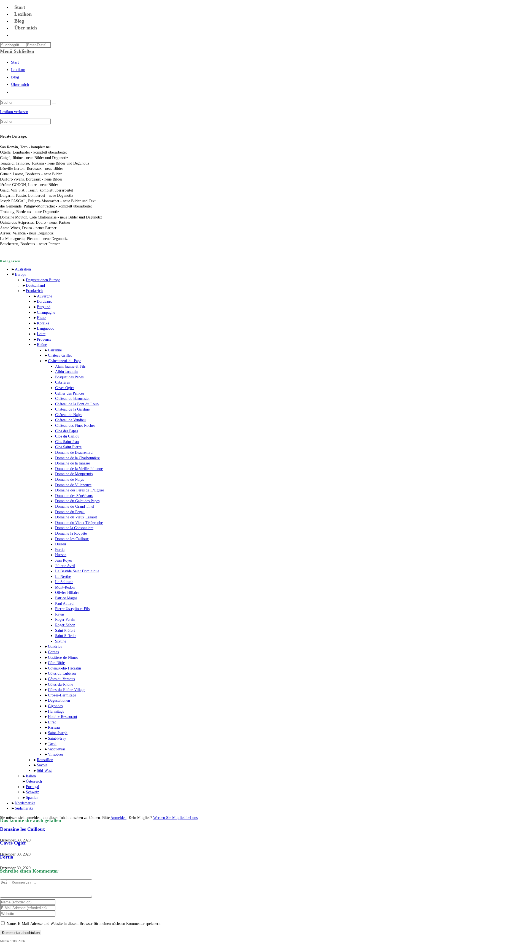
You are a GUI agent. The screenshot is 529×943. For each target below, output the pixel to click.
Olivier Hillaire (67, 593)
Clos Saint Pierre (68, 447)
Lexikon (18, 69)
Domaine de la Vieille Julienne (79, 469)
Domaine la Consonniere (74, 528)
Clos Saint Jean (67, 442)
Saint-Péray (57, 738)
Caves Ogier (64, 388)
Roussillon (45, 760)
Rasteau (54, 727)
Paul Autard (64, 604)
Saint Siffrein (65, 636)
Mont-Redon (65, 587)
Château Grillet (60, 355)
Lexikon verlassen (14, 112)
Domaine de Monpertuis (74, 474)
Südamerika (24, 808)
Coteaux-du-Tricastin (64, 668)
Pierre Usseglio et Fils (72, 609)
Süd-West (44, 771)
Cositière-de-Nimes (63, 657)
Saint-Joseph (58, 733)
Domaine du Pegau (70, 512)
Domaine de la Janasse (72, 463)
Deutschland (35, 285)
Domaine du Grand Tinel (74, 506)
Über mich (20, 84)
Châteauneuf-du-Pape (64, 361)
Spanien (32, 798)
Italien (31, 776)
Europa (20, 274)
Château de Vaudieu (70, 420)
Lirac (52, 722)
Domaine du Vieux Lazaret (76, 517)
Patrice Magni (66, 598)
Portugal (32, 787)
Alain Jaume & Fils (70, 366)
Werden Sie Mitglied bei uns (175, 818)
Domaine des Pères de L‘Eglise (79, 490)
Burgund (43, 307)
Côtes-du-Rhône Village (66, 690)
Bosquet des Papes (69, 377)
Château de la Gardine (72, 409)
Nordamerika (25, 803)
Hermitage (56, 711)
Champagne (46, 312)
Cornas (53, 652)
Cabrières (62, 382)
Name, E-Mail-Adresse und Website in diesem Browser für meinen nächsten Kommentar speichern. (84, 924)
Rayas (59, 614)
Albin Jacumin (66, 372)
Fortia (59, 550)
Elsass (41, 318)
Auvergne (44, 296)
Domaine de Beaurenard (74, 452)
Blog (15, 77)
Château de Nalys (68, 415)
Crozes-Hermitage (62, 695)
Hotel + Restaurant (62, 717)
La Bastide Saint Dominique (77, 571)
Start (15, 62)
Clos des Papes (66, 431)
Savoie (42, 765)
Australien (23, 269)
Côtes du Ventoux (61, 679)
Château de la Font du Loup (77, 404)
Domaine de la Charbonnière (77, 458)
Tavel (52, 744)
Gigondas (55, 706)
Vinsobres (55, 754)
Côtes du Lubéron (62, 673)
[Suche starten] (54, 103)
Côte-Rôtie (56, 663)
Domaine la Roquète (71, 533)
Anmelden (118, 818)
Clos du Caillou (67, 436)
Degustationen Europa (43, 280)
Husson (60, 555)
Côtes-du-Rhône (60, 684)
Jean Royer (63, 560)
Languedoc (45, 328)
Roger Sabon (65, 625)
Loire (41, 334)
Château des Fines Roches (75, 425)
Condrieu (55, 646)
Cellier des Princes (69, 393)
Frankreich (34, 291)
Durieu (60, 544)
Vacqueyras (56, 749)
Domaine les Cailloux (72, 539)
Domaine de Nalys (69, 479)
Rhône (42, 345)
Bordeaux (44, 301)
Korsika (43, 323)
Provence (44, 339)
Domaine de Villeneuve (73, 485)
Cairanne (55, 350)
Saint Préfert (65, 630)
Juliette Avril (65, 566)
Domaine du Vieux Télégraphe (79, 523)
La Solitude (64, 582)
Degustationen (59, 700)
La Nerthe (63, 577)
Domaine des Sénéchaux (74, 496)
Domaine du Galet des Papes (77, 501)
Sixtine (60, 641)
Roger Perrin (65, 619)
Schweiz (32, 792)
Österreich (34, 781)
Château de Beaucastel (72, 399)
